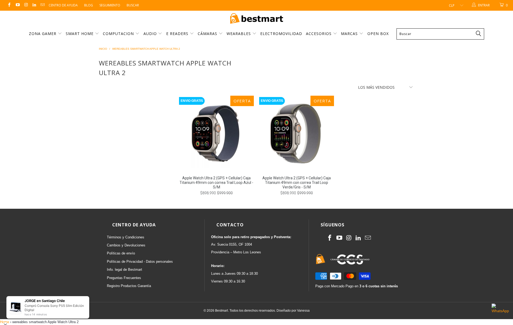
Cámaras (208, 33)
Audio (150, 33)
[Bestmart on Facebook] (9, 5)
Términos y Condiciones (125, 237)
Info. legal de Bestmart (124, 270)
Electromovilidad (281, 33)
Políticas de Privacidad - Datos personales (140, 262)
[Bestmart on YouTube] (17, 5)
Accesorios (319, 33)
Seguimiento (109, 5)
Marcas (349, 33)
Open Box (378, 33)
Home (4, 322)
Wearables (239, 33)
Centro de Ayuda (63, 5)
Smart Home (80, 33)
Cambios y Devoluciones (126, 245)
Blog (88, 5)
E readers (178, 33)
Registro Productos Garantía (129, 286)
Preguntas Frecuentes (124, 278)
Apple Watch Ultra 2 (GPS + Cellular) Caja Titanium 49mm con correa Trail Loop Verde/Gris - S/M (296, 133)
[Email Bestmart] (42, 5)
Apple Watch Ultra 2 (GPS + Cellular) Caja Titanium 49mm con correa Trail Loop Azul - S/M (216, 133)
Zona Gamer (43, 33)
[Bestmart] (256, 19)
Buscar (133, 5)
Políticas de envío (121, 253)
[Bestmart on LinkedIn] (34, 5)
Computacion (119, 33)
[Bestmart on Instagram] (26, 5)
